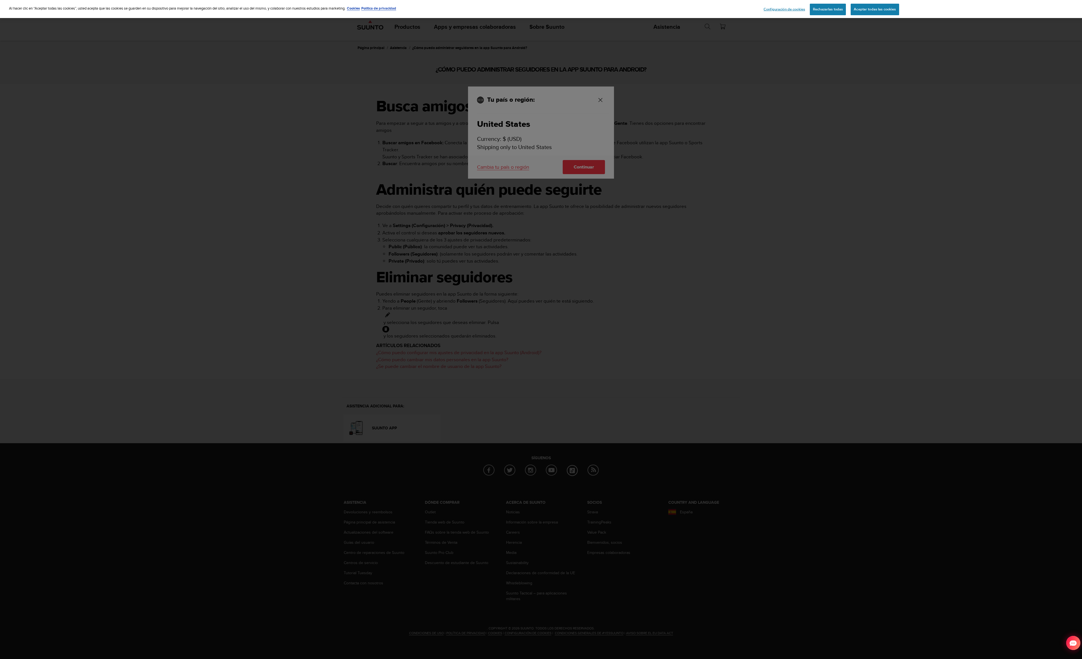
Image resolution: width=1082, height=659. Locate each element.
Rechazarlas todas (828, 9)
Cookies (353, 8)
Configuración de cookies (784, 9)
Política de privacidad (378, 8)
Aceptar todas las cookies (875, 9)
